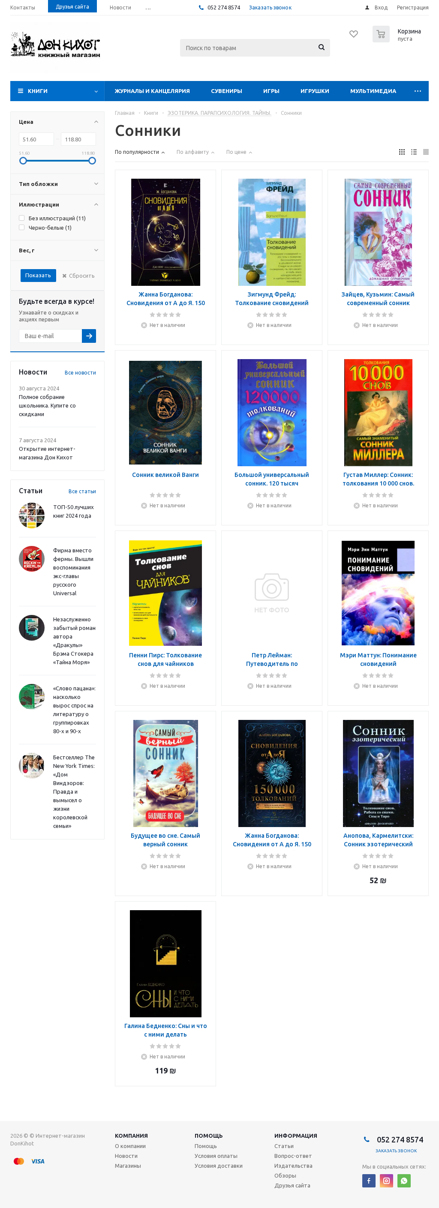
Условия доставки (219, 1166)
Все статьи (82, 491)
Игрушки (315, 91)
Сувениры (226, 91)
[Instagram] (386, 1180)
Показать (38, 275)
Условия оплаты (216, 1156)
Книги (38, 91)
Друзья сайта (292, 1185)
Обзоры (285, 1175)
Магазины (128, 1166)
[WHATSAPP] (404, 1180)
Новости (126, 1156)
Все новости (80, 372)
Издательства (293, 1166)
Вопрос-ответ (293, 1156)
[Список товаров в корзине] (397, 40)
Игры (271, 91)
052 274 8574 (223, 7)
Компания (131, 1136)
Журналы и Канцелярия (152, 91)
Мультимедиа (373, 91)
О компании (130, 1146)
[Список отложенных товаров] (354, 37)
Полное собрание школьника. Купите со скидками (47, 405)
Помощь (209, 1136)
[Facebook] (369, 1180)
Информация (295, 1136)
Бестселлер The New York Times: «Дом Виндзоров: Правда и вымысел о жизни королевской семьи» (74, 791)
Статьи (284, 1146)
